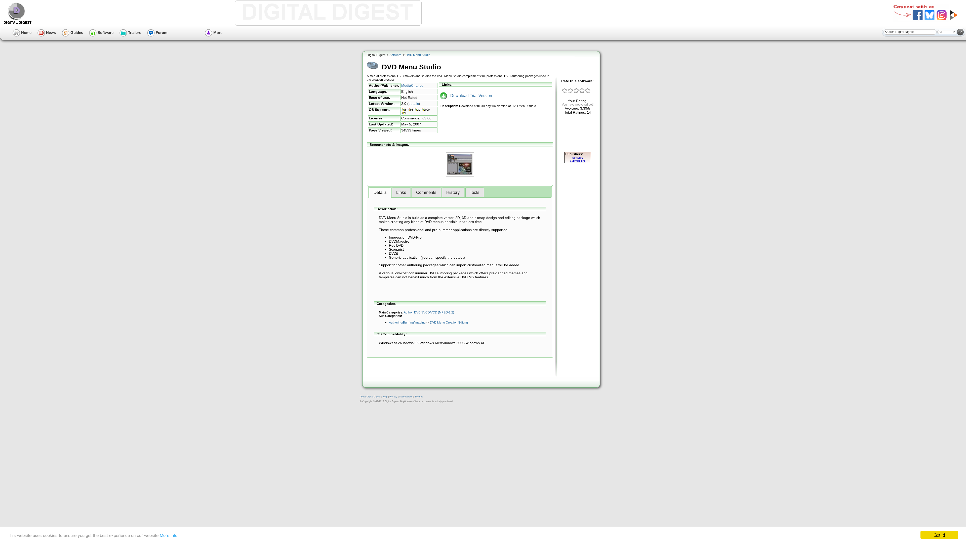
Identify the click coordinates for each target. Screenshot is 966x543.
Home (25, 32)
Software (105, 32)
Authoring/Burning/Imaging (407, 322)
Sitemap (419, 396)
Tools (474, 192)
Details (380, 192)
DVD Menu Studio (418, 55)
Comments (426, 192)
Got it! (939, 535)
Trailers (134, 32)
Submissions (406, 396)
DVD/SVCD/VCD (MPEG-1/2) (434, 312)
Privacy (393, 396)
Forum (161, 32)
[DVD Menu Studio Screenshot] (460, 175)
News (50, 32)
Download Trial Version (469, 96)
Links (401, 192)
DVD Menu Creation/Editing (449, 322)
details (414, 104)
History (453, 192)
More (217, 32)
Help (385, 396)
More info (168, 535)
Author (408, 312)
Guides (76, 32)
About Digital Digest (370, 396)
